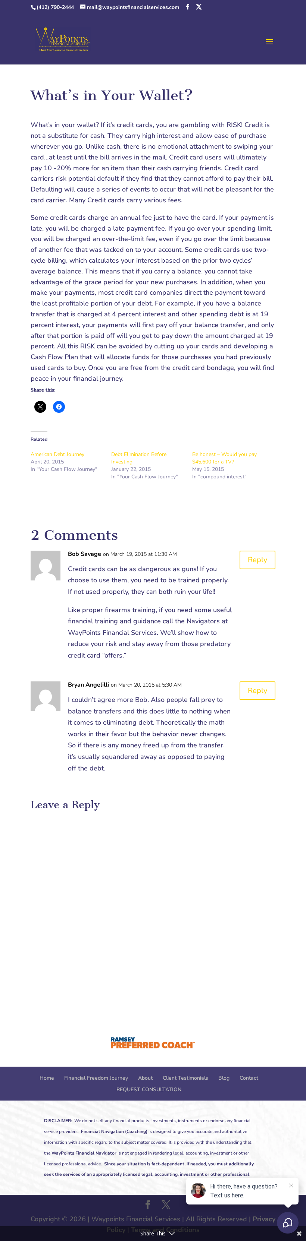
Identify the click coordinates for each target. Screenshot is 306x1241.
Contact (249, 1078)
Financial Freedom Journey (96, 1078)
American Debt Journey (57, 454)
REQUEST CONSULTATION (148, 1089)
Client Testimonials (185, 1078)
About (145, 1078)
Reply (257, 560)
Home (47, 1078)
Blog (224, 1078)
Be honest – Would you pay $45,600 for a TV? (224, 458)
